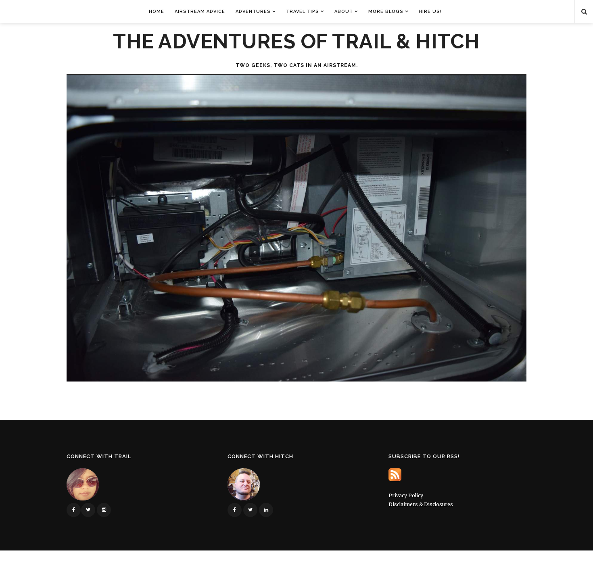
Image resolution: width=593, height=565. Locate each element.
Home (156, 11)
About (343, 11)
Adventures (253, 11)
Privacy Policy (405, 495)
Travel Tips (302, 11)
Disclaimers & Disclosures (420, 504)
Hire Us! (430, 11)
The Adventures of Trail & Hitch (296, 41)
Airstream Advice (200, 11)
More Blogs (385, 11)
